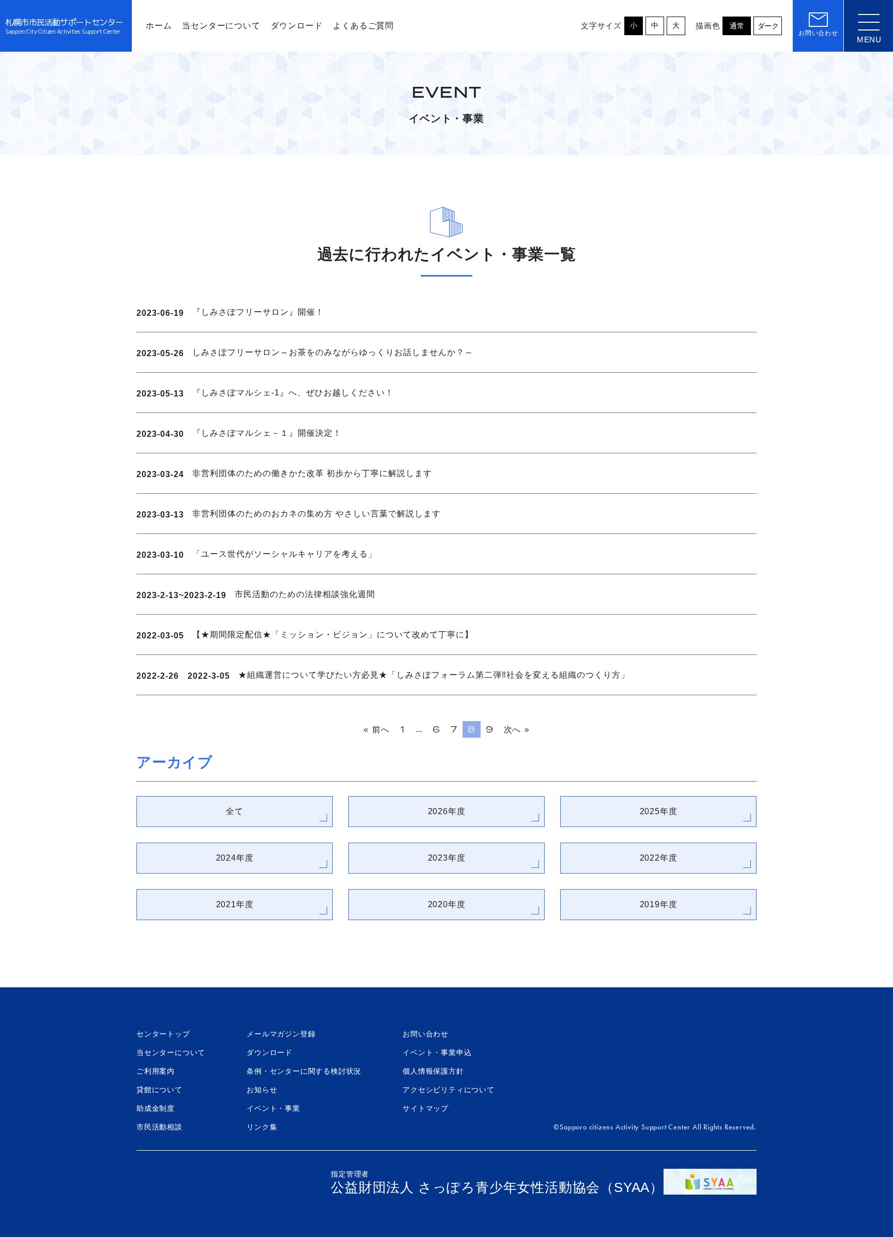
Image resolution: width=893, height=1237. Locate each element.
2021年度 (235, 904)
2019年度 (659, 904)
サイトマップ (426, 1108)
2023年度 (447, 857)
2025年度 (659, 811)
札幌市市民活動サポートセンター (64, 26)
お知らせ (262, 1090)
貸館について (159, 1090)
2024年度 (235, 857)
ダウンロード (269, 1052)
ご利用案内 (155, 1071)
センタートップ (163, 1034)
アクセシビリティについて (449, 1090)
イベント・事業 (273, 1108)
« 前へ (376, 729)
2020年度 (447, 904)
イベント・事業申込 (437, 1052)
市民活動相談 (159, 1127)
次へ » (517, 729)
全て (234, 811)
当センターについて (170, 1052)
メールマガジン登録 (281, 1034)
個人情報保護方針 (433, 1071)
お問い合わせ (426, 1034)
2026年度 (447, 811)
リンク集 (262, 1127)
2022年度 (659, 857)
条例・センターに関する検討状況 (304, 1071)
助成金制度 (155, 1108)
